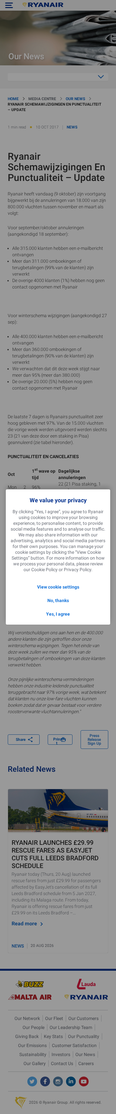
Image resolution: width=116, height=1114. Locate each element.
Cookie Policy (44, 569)
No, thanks (58, 600)
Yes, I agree (58, 614)
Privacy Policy (77, 569)
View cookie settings (58, 587)
